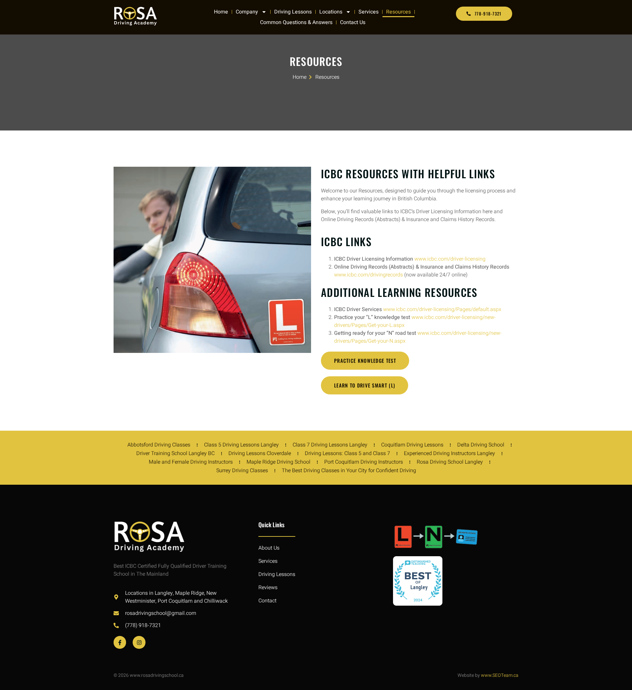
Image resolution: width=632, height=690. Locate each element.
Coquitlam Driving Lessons (412, 445)
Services (368, 12)
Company (247, 12)
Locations (330, 12)
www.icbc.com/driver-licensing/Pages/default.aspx (442, 309)
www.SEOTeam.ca (499, 675)
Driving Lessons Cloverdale (259, 453)
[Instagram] (139, 642)
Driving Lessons (293, 12)
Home (221, 12)
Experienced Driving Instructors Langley (449, 453)
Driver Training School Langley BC (175, 453)
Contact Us (352, 22)
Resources (398, 12)
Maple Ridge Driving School (278, 462)
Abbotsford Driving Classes (158, 445)
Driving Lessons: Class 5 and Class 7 (347, 453)
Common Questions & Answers (296, 22)
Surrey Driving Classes (242, 470)
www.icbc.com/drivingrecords (368, 275)
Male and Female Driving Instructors (191, 462)
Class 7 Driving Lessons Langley (330, 445)
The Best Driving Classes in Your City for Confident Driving (349, 470)
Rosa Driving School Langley (450, 462)
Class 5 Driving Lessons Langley (241, 445)
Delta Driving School (480, 445)
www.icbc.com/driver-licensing (450, 259)
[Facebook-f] (120, 642)
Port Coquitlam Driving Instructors (363, 462)
